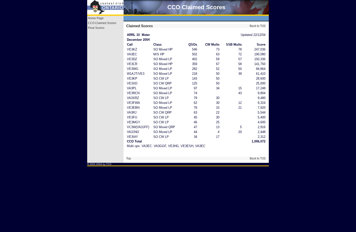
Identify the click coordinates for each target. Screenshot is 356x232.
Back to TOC (257, 26)
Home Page (96, 18)
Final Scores (96, 28)
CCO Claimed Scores (102, 23)
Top (128, 158)
